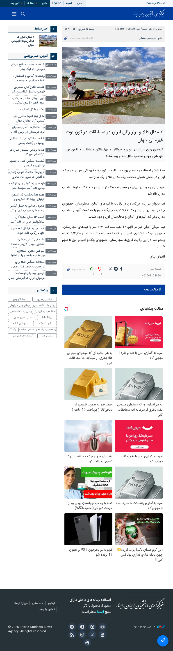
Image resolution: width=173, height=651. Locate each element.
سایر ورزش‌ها (155, 29)
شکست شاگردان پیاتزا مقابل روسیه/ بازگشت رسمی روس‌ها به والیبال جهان (27, 141)
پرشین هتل (47, 336)
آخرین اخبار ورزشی (36, 56)
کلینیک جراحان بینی (22, 336)
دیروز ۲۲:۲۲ (52, 98)
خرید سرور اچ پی (22, 317)
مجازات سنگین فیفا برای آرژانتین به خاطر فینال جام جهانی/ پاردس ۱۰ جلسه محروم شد (29, 265)
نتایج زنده (15, 3)
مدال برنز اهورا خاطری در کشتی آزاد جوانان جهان (29, 118)
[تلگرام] (71, 627)
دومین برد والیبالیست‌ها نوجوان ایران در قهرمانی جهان (26, 275)
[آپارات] (86, 643)
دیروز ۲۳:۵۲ (51, 76)
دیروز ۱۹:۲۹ (52, 195)
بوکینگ (12, 329)
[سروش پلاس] (81, 627)
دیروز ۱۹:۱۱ (52, 217)
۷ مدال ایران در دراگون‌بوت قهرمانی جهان (22, 41)
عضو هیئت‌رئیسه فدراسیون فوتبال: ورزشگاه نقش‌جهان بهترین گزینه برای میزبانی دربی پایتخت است (28, 198)
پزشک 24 (47, 317)
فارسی (80, 3)
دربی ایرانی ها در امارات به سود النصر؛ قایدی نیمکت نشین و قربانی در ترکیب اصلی (26, 101)
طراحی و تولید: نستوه (145, 627)
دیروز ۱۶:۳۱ (52, 273)
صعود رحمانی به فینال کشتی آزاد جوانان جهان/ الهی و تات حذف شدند (27, 209)
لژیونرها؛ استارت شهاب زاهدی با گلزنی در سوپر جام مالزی (26, 174)
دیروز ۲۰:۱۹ (52, 139)
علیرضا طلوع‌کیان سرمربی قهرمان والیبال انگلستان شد (28, 89)
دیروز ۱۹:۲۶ (52, 206)
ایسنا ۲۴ (31, 3)
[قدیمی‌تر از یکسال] (48, 41)
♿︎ (162, 640)
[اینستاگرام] (81, 635)
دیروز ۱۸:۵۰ (52, 228)
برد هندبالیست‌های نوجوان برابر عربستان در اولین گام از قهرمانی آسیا (28, 130)
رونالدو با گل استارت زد (31, 109)
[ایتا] (91, 627)
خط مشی (37, 603)
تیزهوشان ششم (21, 323)
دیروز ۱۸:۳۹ (51, 240)
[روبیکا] (101, 627)
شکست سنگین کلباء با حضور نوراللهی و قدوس (27, 163)
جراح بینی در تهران (19, 305)
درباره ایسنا (20, 603)
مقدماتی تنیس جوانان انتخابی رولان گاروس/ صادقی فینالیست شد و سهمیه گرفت (27, 242)
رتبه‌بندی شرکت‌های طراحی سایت (37, 329)
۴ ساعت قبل (51, 65)
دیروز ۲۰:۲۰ (52, 127)
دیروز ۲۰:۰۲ (52, 150)
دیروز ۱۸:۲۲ (52, 251)
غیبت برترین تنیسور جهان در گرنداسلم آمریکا (27, 152)
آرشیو (45, 3)
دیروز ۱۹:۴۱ (52, 172)
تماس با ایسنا (47, 609)
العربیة (69, 3)
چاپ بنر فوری (44, 299)
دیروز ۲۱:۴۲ (52, 109)
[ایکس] (91, 635)
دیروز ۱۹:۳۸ (51, 183)
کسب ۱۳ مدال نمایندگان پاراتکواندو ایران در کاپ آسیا (28, 219)
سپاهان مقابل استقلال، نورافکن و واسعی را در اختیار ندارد (27, 254)
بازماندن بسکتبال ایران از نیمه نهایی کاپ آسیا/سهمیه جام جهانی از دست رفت (27, 186)
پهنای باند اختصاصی (44, 305)
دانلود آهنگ (45, 323)
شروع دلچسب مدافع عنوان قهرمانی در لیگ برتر (28, 67)
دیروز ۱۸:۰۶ (52, 262)
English (56, 3)
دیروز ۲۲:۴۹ (51, 87)
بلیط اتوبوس (19, 299)
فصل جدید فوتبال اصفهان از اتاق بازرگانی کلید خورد (28, 230)
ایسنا (149, 13)
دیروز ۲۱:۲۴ (52, 116)
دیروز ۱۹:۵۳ (51, 161)
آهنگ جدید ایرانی (45, 311)
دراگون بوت (151, 290)
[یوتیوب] (101, 635)
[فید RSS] (71, 635)
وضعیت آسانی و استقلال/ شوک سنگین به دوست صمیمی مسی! (29, 79)
